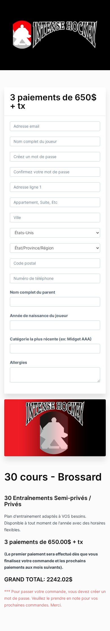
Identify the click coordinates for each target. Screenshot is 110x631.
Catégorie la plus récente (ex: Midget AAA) (51, 338)
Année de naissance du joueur (39, 315)
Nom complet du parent (32, 292)
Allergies (18, 362)
